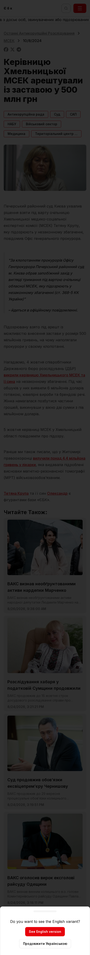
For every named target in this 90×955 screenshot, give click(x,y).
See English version (45, 932)
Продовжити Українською (45, 944)
